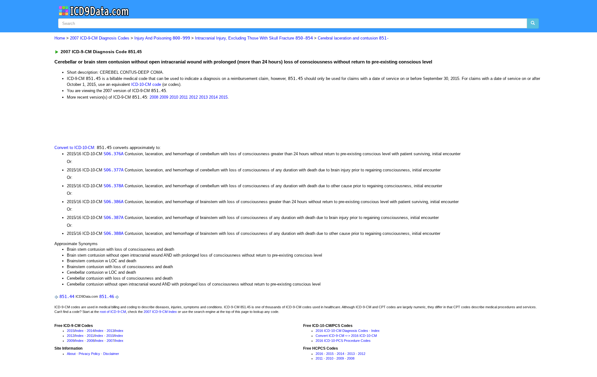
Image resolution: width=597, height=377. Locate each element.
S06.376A (113, 153)
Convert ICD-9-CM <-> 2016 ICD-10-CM (346, 335)
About (71, 354)
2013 (203, 97)
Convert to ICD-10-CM (74, 147)
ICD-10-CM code (146, 84)
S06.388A (113, 233)
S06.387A (113, 217)
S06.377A (113, 169)
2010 (173, 97)
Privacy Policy (89, 354)
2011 (183, 97)
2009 (164, 97)
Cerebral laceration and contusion (353, 38)
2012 (193, 97)
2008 (154, 97)
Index (79, 331)
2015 (223, 97)
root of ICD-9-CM (113, 312)
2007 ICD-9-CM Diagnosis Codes (99, 38)
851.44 (66, 296)
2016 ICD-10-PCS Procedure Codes (343, 340)
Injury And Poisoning (162, 38)
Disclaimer (111, 354)
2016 (319, 354)
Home (59, 38)
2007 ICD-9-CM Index (160, 312)
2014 (213, 97)
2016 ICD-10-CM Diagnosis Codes (342, 331)
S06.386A (113, 201)
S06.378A (113, 185)
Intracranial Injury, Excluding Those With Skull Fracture (254, 38)
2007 (110, 340)
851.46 (106, 296)
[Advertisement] (165, 122)
